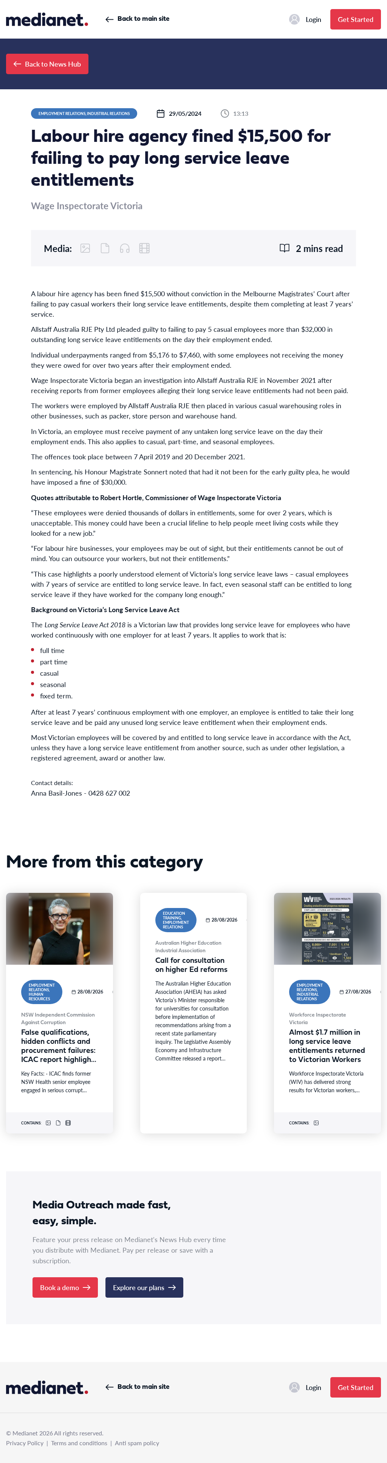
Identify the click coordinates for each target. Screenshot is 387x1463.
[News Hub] (47, 19)
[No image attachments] (85, 248)
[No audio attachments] (125, 248)
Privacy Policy (24, 1442)
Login (313, 19)
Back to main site (143, 19)
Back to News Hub (53, 63)
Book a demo (59, 1287)
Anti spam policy (137, 1442)
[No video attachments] (144, 248)
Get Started (355, 19)
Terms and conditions (79, 1442)
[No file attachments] (105, 248)
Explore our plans (138, 1287)
